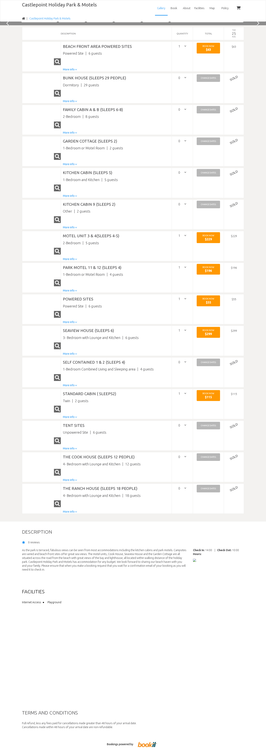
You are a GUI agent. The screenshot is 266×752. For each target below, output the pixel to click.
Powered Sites (78, 299)
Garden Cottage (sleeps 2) (90, 141)
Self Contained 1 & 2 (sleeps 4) (94, 362)
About (186, 8)
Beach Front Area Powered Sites (97, 46)
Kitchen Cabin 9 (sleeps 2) (89, 204)
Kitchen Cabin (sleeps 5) (87, 172)
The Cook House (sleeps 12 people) (99, 457)
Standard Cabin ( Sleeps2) (89, 393)
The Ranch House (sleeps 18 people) (100, 488)
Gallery (161, 8)
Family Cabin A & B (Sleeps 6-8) (93, 109)
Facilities (199, 8)
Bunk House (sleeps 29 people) (94, 78)
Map (212, 8)
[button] (208, 48)
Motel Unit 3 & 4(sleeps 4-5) (91, 236)
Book (174, 8)
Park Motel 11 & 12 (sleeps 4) (92, 267)
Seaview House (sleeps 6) (88, 330)
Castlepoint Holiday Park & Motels (59, 4)
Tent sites (74, 425)
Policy (225, 8)
